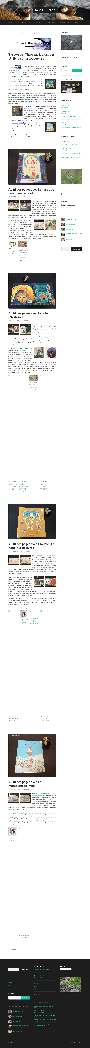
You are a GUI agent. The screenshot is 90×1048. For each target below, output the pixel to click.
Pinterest (10, 985)
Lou (11, 486)
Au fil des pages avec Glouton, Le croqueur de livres (31, 546)
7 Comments (24, 320)
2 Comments (24, 62)
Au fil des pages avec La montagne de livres (24, 784)
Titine (24, 488)
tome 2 (15, 99)
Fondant (34, 389)
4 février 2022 (12, 196)
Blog (17, 22)
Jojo (18, 62)
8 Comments (27, 551)
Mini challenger (64, 22)
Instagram (10, 979)
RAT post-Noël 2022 (71, 239)
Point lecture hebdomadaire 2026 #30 (70, 116)
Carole (17, 70)
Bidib (21, 254)
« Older (12, 949)
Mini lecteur (52, 22)
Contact (75, 22)
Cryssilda (21, 489)
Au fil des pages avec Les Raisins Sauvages (71, 127)
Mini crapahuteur (26, 22)
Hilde (16, 484)
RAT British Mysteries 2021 (72, 219)
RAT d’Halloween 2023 (71, 224)
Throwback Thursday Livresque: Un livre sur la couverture (31, 56)
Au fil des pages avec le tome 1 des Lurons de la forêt (71, 121)
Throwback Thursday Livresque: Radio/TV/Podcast (69, 110)
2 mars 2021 (11, 320)
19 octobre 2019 (13, 551)
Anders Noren (74, 1042)
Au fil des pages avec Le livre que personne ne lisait (31, 191)
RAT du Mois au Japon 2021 (72, 229)
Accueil (10, 22)
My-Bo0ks (33, 72)
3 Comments (25, 789)
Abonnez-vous (76, 249)
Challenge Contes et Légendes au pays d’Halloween (34, 621)
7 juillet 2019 (12, 789)
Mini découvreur (40, 22)
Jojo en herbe (45, 10)
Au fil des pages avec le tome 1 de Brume (74, 234)
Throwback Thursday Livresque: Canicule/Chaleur (69, 104)
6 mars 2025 (11, 62)
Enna (13, 250)
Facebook (10, 982)
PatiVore (63, 140)
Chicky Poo (64, 157)
